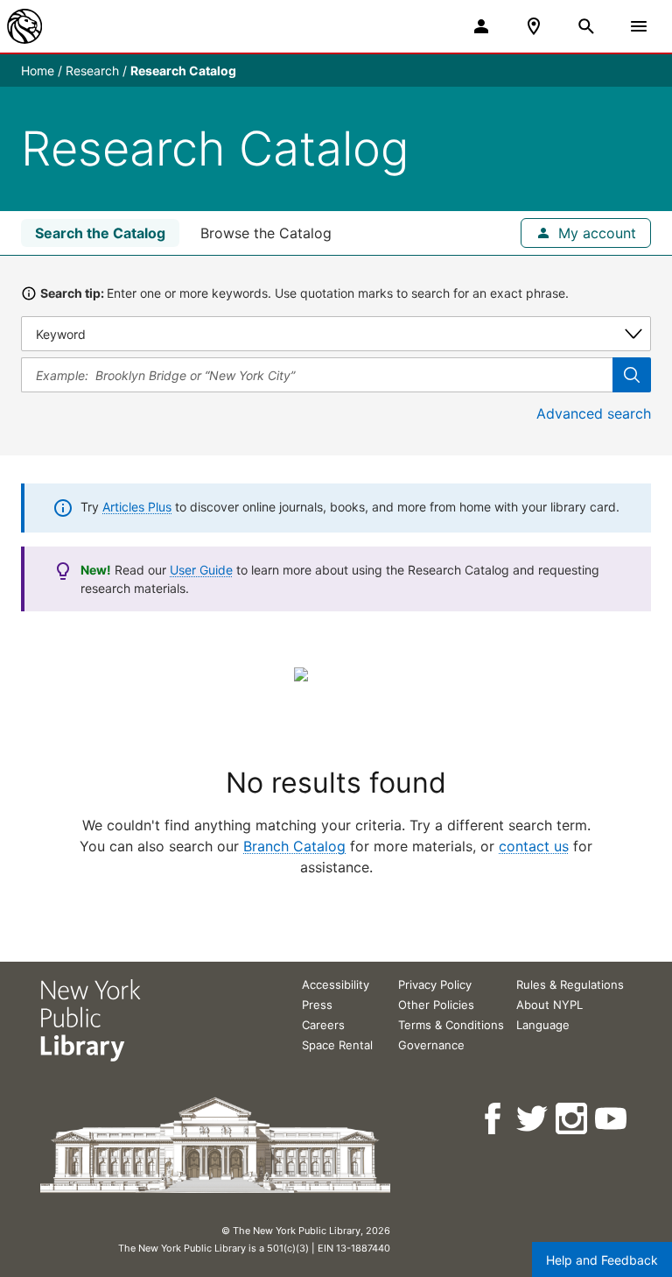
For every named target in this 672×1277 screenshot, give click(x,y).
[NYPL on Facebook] (494, 1119)
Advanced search (593, 413)
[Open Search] (586, 26)
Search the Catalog (100, 233)
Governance (431, 1045)
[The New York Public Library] (24, 26)
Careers (323, 1025)
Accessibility (335, 984)
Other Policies (436, 1005)
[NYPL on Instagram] (573, 1119)
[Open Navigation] (638, 26)
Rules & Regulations (570, 984)
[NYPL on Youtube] (612, 1119)
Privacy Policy (435, 984)
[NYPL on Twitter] (533, 1119)
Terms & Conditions (451, 1025)
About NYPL (549, 1005)
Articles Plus (137, 506)
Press (317, 1005)
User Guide (201, 569)
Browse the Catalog (266, 233)
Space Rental (337, 1045)
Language (543, 1025)
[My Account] (481, 26)
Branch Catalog (294, 846)
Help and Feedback (602, 1259)
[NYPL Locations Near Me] (534, 26)
